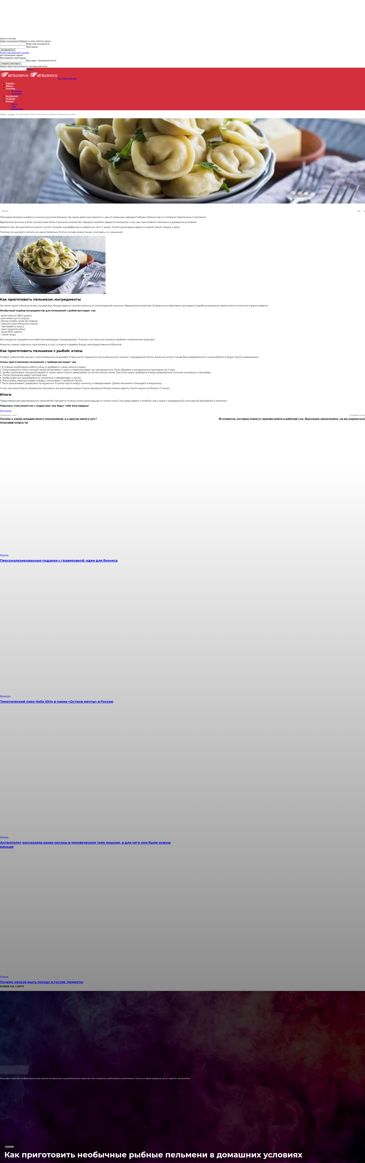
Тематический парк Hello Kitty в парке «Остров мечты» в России (56, 701)
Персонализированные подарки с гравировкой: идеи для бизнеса (59, 560)
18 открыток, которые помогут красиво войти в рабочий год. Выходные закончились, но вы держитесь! (292, 418)
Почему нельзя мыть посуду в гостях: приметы (41, 982)
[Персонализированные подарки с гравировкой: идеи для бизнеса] (92, 492)
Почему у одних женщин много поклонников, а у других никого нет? (48, 418)
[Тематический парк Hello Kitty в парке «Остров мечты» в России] (92, 633)
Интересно (5, 696)
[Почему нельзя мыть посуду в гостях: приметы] (92, 913)
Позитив (9, 1147)
